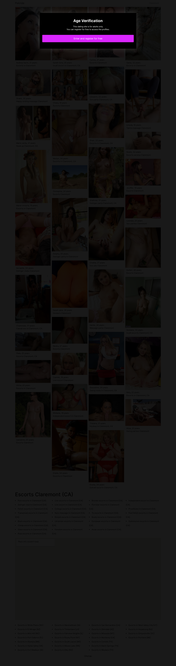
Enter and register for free (88, 38)
